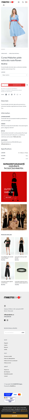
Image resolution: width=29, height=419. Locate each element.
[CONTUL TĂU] (4, 5)
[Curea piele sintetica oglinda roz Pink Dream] (7, 270)
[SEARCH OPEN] (23, 2)
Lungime (3, 72)
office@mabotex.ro (5, 144)
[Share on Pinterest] (14, 94)
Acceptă (14, 416)
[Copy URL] (20, 94)
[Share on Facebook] (9, 94)
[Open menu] (18, 2)
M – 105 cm (21, 152)
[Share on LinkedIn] (11, 94)
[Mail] (17, 94)
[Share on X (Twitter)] (6, 94)
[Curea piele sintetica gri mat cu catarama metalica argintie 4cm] (21, 270)
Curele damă (4, 53)
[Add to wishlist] (27, 85)
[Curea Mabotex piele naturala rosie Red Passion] (7, 246)
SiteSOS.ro (12, 386)
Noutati (20, 90)
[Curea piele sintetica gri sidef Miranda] (21, 246)
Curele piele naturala (14, 53)
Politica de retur (17, 136)
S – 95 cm (26, 152)
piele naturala (9, 91)
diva (5, 91)
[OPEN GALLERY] (14, 27)
